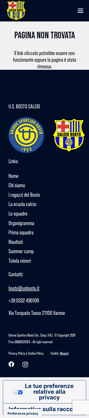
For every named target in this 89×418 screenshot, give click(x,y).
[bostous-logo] (16, 10)
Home (14, 176)
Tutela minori (20, 260)
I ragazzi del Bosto (24, 194)
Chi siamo (17, 185)
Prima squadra (21, 232)
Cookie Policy (36, 353)
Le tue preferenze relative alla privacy (49, 392)
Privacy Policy (17, 353)
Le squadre (18, 213)
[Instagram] (25, 364)
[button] (80, 11)
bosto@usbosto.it (24, 288)
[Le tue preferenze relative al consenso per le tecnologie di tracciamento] (23, 413)
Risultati (16, 242)
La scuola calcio (22, 204)
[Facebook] (11, 364)
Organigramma (21, 223)
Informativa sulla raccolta (44, 409)
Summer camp (21, 251)
